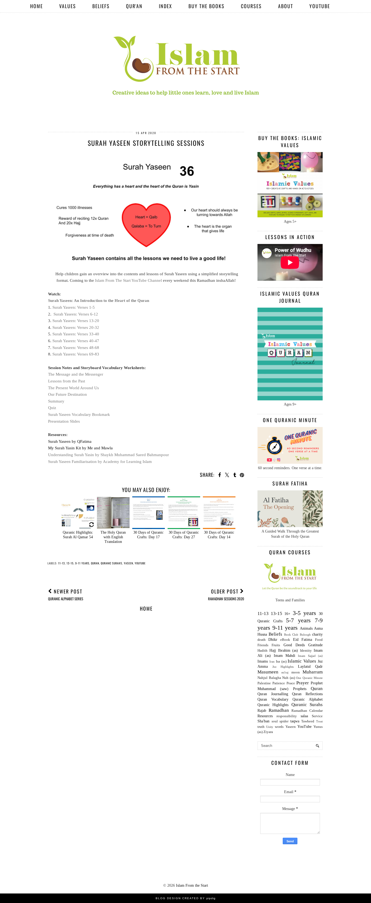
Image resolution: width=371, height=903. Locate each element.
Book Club (291, 634)
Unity (269, 726)
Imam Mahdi (284, 656)
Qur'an (134, 6)
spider (283, 721)
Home (36, 6)
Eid (295, 640)
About (285, 6)
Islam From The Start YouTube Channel (128, 280)
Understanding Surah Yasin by (108, 454)
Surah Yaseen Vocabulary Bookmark (79, 414)
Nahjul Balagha (269, 678)
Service (317, 716)
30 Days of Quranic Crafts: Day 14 (219, 534)
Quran (95, 563)
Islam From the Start (192, 885)
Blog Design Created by (186, 898)
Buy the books (206, 6)
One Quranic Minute (309, 677)
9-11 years (82, 563)
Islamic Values (302, 661)
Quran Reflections (307, 694)
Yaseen (128, 563)
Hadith (262, 650)
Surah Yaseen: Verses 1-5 (73, 307)
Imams (262, 661)
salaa (304, 716)
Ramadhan (279, 710)
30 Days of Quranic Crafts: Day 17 (148, 534)
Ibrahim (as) (288, 650)
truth (261, 727)
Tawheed (307, 721)
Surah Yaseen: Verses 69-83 (75, 354)
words (279, 727)
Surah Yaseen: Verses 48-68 (75, 347)
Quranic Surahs (111, 563)
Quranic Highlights (272, 705)
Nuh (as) (288, 678)
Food (319, 640)
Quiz (52, 407)
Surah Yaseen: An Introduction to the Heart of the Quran (98, 300)
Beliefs (101, 6)
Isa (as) (281, 661)
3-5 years (304, 613)
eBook (285, 640)
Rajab (261, 711)
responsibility (286, 716)
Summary (56, 401)
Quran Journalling (272, 694)
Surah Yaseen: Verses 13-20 (75, 320)
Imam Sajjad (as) (310, 655)
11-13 (61, 563)
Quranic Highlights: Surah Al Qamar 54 (78, 534)
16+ (287, 614)
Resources (265, 716)
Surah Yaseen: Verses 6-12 (76, 314)
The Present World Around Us (73, 387)
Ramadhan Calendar (307, 711)
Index (165, 6)
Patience (278, 683)
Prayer (302, 682)
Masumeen (267, 672)
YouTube (319, 6)
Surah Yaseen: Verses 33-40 (75, 334)
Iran (272, 661)
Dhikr (272, 640)
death (261, 640)
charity (317, 634)
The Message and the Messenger (75, 374)
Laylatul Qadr (310, 666)
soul (275, 721)
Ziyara (268, 732)
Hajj (272, 650)
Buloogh (305, 634)
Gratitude (315, 645)
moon (295, 672)
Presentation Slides (64, 421)
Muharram (313, 672)
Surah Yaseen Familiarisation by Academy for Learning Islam (100, 461)
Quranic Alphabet (308, 699)
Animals (306, 628)
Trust (319, 721)
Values (67, 6)
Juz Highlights (283, 666)
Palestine (264, 683)
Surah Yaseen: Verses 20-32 (75, 327)
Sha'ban (263, 721)
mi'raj (284, 672)
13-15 (70, 563)
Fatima (306, 640)
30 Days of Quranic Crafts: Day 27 (184, 534)
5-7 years (298, 620)
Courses (251, 6)
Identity (306, 650)
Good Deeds (294, 645)
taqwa (294, 721)
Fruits (276, 645)
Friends (262, 645)
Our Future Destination (67, 394)
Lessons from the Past (66, 381)
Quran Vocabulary (272, 699)
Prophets (299, 689)
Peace (291, 683)
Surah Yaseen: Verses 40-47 (75, 340)
